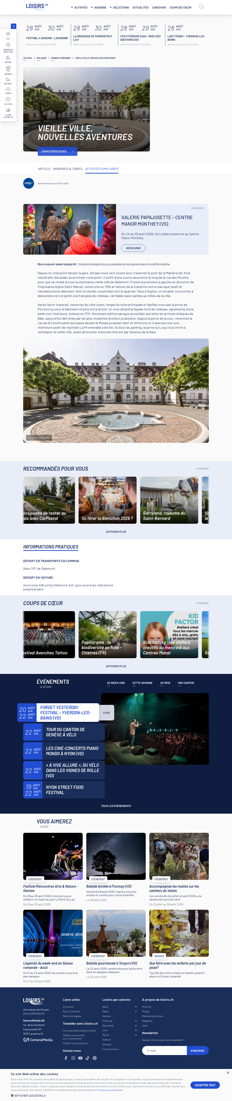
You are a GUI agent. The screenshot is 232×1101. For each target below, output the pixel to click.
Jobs (145, 1025)
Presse (146, 1011)
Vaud (105, 1006)
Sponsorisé (197, 208)
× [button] (228, 1073)
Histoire (146, 1006)
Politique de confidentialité (109, 1090)
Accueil (27, 57)
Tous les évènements (116, 805)
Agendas (100, 7)
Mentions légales (72, 1016)
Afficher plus (116, 531)
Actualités (140, 7)
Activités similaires (101, 169)
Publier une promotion (75, 1043)
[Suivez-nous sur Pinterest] (95, 1058)
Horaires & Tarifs (67, 169)
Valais (105, 1011)
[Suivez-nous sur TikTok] (87, 1058)
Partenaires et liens (152, 1016)
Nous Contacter (71, 1011)
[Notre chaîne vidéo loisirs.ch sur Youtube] (80, 1058)
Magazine (147, 1020)
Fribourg (107, 1020)
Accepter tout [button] (205, 1085)
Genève (106, 1016)
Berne (105, 1034)
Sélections (121, 7)
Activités (80, 7)
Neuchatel (107, 1025)
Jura (104, 1030)
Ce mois (165, 682)
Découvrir (133, 248)
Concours (159, 7)
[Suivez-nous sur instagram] (73, 1058)
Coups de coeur (180, 7)
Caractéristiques (54, 151)
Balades (41, 57)
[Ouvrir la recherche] (201, 7)
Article (44, 169)
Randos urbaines (61, 57)
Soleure (106, 1039)
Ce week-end (116, 682)
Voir (106, 713)
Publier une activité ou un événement (73, 1037)
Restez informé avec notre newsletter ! (163, 1039)
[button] (98, 1095)
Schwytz (106, 1044)
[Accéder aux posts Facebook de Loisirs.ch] (66, 1058)
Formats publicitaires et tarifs (79, 1030)
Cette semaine (142, 682)
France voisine (110, 1049)
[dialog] (116, 1085)
